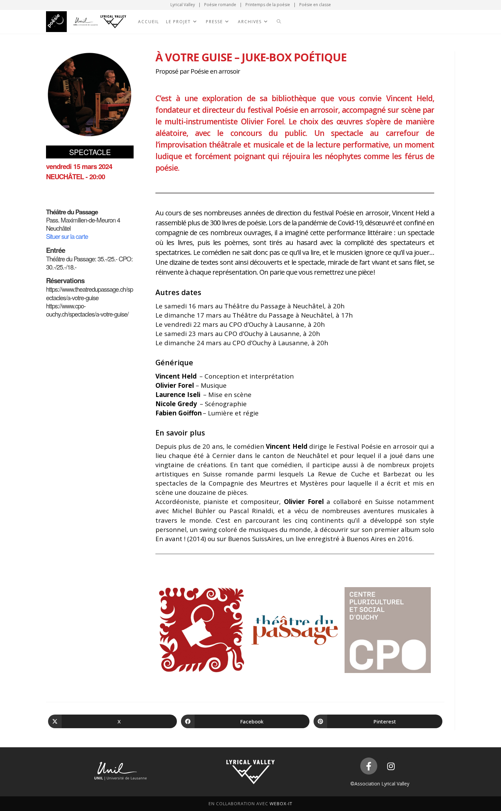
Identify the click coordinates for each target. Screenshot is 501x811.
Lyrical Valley (182, 4)
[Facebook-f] (368, 766)
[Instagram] (390, 766)
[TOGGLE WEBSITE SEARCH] (278, 22)
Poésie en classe (315, 4)
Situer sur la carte (67, 236)
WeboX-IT (281, 803)
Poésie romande (220, 4)
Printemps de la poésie (267, 4)
